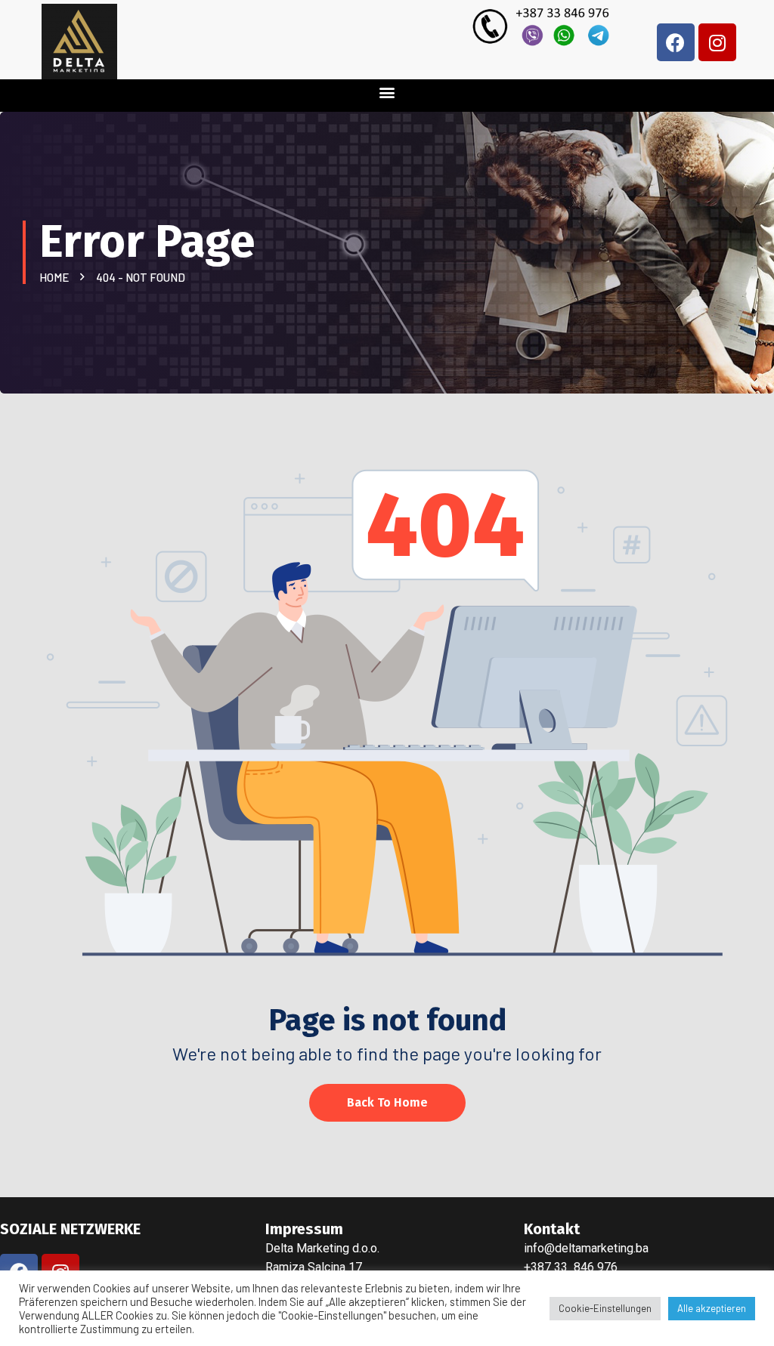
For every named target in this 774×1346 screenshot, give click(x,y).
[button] (387, 91)
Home (56, 277)
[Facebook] (676, 42)
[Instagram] (717, 42)
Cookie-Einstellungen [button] (605, 1308)
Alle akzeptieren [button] (711, 1308)
